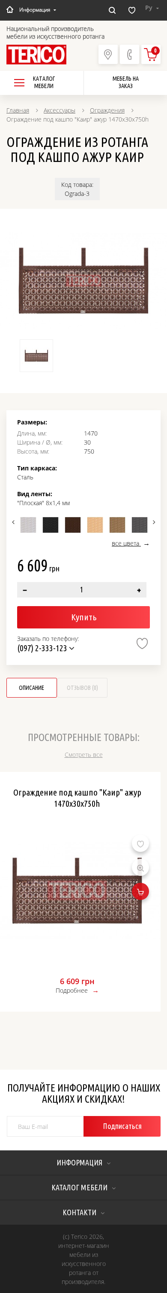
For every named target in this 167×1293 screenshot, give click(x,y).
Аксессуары (59, 110)
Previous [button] (14, 522)
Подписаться (122, 1126)
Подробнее (72, 990)
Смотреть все (84, 754)
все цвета (126, 543)
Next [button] (153, 522)
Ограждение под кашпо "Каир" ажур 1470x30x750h (77, 797)
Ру (149, 7)
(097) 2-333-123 (43, 648)
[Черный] (50, 525)
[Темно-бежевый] (117, 525)
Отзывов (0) (82, 687)
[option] (83, 280)
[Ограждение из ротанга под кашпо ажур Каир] (83, 280)
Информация (34, 9)
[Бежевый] (95, 525)
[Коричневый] (73, 525)
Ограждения (107, 110)
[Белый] (28, 525)
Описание (31, 687)
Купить (83, 617)
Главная (17, 110)
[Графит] (139, 525)
